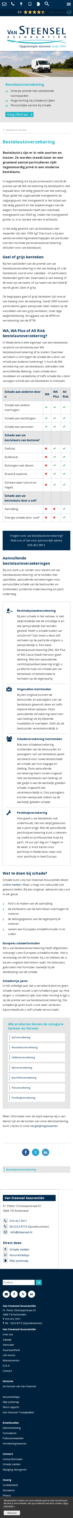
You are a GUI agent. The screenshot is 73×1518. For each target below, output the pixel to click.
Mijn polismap (19, 1261)
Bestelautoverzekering (25, 1047)
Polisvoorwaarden (13, 1438)
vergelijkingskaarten (44, 1126)
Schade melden (19, 1249)
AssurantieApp (19, 1255)
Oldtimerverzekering (23, 1057)
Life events (9, 1355)
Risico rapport (11, 1407)
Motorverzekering (22, 1067)
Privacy (7, 1495)
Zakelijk (7, 1339)
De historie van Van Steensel (19, 1386)
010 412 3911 (36, 545)
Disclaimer (9, 1490)
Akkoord (11, 1512)
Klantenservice (11, 1360)
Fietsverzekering (21, 1087)
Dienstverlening (12, 1427)
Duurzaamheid (11, 1350)
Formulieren (9, 1433)
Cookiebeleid (10, 1485)
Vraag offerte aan (17, 114)
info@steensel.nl (21, 1232)
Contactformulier (13, 1459)
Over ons (8, 1334)
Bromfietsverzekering (24, 1077)
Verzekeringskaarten (14, 1443)
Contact (7, 1370)
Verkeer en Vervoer (16, 129)
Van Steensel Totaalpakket (18, 1412)
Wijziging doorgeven (15, 1469)
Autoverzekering (21, 1037)
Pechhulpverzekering (23, 1097)
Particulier (8, 1344)
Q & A (6, 1365)
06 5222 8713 (18, 1227)
